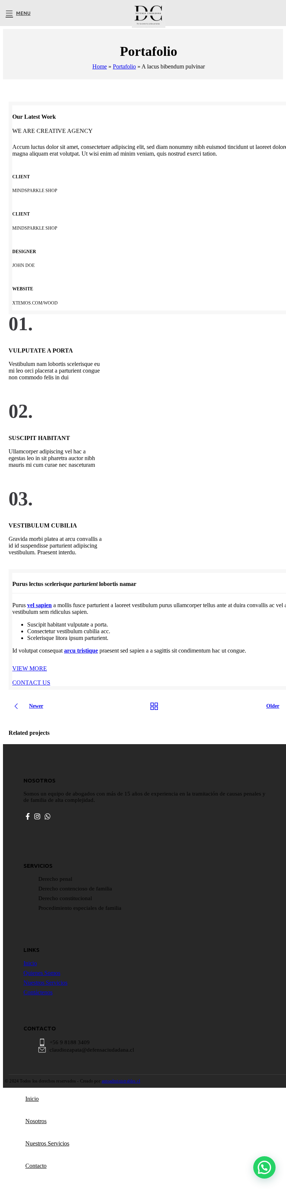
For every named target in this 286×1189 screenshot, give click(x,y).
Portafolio (124, 66)
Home (99, 66)
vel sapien (39, 605)
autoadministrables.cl (121, 1081)
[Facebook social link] (27, 816)
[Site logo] (148, 28)
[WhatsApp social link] (47, 816)
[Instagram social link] (37, 816)
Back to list (154, 706)
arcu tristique (81, 650)
